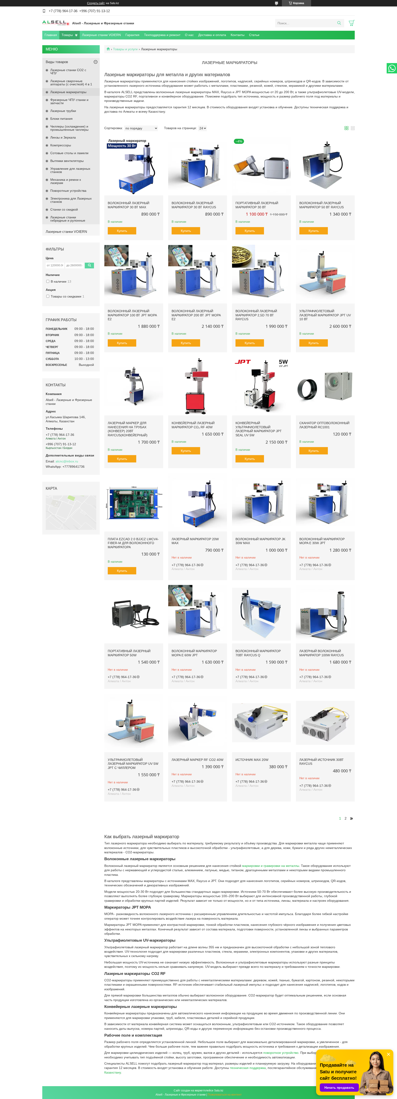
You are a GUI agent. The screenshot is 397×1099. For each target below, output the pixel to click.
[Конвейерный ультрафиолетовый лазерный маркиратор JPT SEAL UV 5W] (261, 386)
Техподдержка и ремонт (162, 35)
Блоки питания (61, 118)
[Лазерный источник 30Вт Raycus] (325, 722)
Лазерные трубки (63, 111)
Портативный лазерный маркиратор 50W (129, 653)
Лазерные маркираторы (68, 92)
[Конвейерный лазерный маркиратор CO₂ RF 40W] (197, 386)
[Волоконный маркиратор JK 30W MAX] (261, 502)
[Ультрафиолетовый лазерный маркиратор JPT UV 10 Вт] (325, 274)
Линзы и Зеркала (63, 137)
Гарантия (132, 35)
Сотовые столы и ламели (69, 153)
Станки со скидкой (64, 209)
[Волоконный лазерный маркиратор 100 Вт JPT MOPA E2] (133, 274)
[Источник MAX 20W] (261, 722)
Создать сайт (96, 3)
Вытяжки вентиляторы (67, 161)
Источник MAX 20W (251, 760)
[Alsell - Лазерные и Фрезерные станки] (56, 23)
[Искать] (339, 23)
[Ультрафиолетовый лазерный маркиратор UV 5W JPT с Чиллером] (133, 722)
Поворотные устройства (68, 190)
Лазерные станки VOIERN (101, 35)
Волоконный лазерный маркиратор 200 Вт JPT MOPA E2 (196, 315)
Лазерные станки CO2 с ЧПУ (68, 71)
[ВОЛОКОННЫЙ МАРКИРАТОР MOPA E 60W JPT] (197, 614)
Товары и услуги (125, 49)
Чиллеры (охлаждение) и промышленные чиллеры (69, 128)
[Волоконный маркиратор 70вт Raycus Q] (261, 614)
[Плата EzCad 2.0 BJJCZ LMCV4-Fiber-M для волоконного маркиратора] (133, 502)
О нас (189, 35)
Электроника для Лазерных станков (71, 200)
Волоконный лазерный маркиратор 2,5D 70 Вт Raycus (256, 315)
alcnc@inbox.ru (67, 461)
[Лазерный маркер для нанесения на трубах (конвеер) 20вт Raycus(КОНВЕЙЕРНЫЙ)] (133, 386)
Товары (67, 35)
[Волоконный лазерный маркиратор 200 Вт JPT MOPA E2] (197, 274)
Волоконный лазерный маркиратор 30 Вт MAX (128, 205)
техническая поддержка (248, 1068)
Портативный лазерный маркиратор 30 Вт (256, 205)
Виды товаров (57, 62)
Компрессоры (60, 145)
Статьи (254, 35)
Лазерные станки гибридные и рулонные (67, 218)
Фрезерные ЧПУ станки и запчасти (69, 101)
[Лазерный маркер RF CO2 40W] (197, 722)
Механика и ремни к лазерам (65, 181)
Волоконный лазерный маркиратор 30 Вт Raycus (194, 205)
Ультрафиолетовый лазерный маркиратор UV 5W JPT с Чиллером (133, 764)
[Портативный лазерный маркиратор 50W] (133, 614)
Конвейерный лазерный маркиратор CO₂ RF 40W (193, 425)
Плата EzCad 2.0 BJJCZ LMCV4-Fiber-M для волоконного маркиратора (133, 543)
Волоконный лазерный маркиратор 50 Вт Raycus (321, 205)
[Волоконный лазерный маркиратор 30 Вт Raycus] (197, 166)
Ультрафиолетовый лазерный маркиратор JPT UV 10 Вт (325, 315)
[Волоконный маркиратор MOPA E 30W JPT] (325, 502)
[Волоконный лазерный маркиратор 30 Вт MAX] (133, 166)
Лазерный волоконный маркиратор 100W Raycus (321, 653)
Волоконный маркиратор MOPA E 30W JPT (322, 541)
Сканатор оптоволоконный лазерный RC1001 (324, 425)
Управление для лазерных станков (70, 170)
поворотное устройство (280, 1052)
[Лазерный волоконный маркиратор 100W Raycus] (325, 614)
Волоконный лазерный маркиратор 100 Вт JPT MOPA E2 (132, 315)
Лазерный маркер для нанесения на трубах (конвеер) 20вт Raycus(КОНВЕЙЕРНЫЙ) (127, 429)
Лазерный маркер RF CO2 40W (197, 760)
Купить (122, 231)
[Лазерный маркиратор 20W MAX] (197, 502)
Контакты (237, 35)
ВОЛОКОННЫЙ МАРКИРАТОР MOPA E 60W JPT (194, 653)
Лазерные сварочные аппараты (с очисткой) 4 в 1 (71, 82)
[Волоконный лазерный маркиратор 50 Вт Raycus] (325, 166)
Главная (51, 35)
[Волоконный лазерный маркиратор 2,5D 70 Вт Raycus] (261, 274)
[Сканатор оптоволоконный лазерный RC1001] (325, 386)
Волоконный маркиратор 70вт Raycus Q (258, 653)
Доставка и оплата (212, 35)
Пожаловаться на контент (225, 1094)
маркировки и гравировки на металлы (270, 866)
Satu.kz (218, 1090)
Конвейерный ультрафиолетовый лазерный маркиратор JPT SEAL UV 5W (258, 429)
